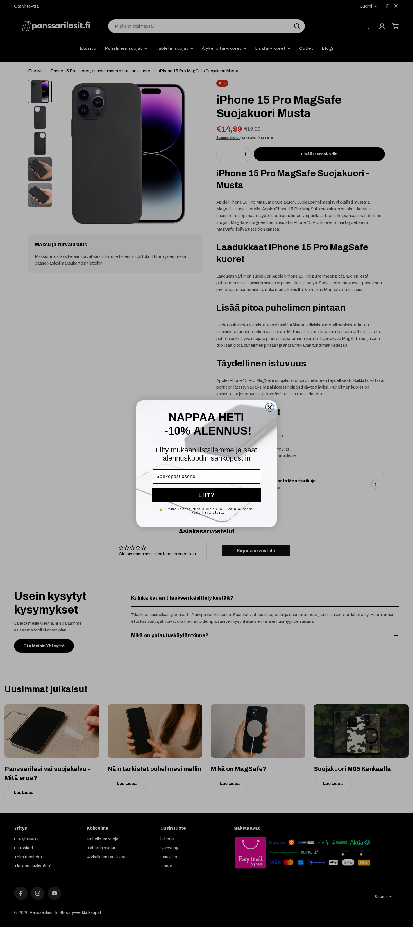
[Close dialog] (270, 407)
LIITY (206, 495)
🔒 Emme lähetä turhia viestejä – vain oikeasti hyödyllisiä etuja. (206, 511)
